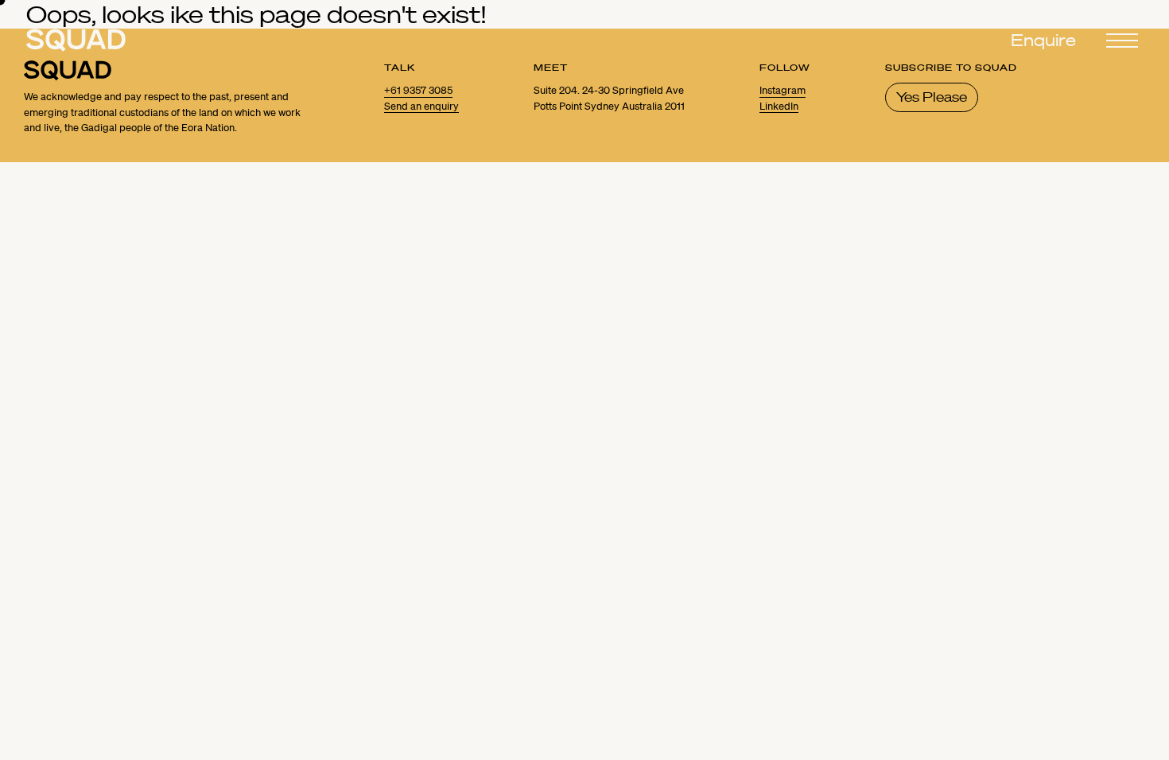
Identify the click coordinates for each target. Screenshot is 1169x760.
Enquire (1043, 40)
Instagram (782, 90)
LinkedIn (778, 106)
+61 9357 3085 (418, 90)
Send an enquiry (421, 106)
